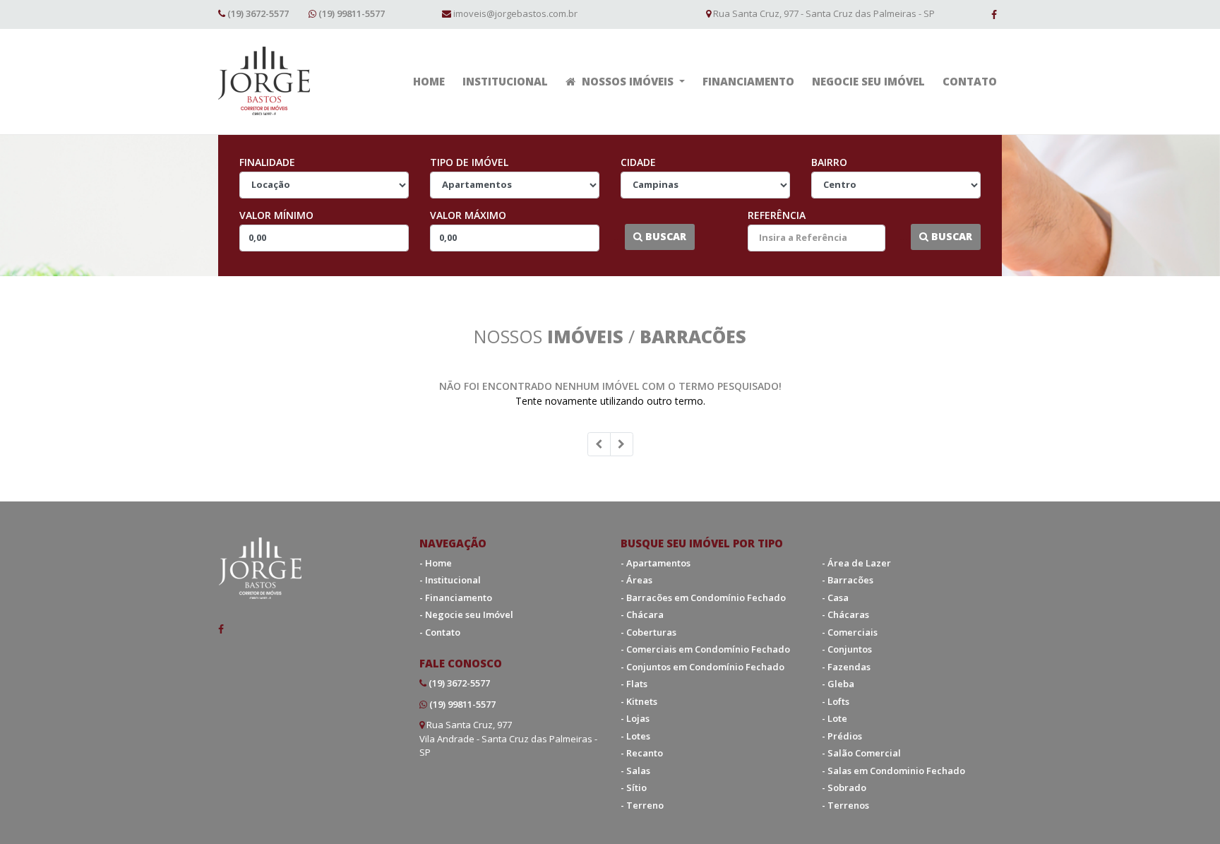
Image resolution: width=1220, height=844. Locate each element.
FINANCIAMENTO (748, 81)
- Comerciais (850, 632)
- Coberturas (648, 632)
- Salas (635, 770)
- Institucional (450, 579)
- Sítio (634, 787)
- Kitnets (639, 701)
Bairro (829, 162)
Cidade (638, 162)
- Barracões (847, 579)
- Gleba (838, 683)
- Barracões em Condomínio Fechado (703, 597)
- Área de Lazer (856, 563)
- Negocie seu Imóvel (466, 614)
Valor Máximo (468, 215)
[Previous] (599, 444)
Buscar (664, 236)
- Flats (634, 683)
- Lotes (635, 736)
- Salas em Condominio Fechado (893, 770)
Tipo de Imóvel (469, 162)
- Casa (835, 597)
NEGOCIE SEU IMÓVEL (868, 81)
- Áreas (636, 579)
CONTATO (970, 81)
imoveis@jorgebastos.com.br (515, 13)
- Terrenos (845, 805)
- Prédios (842, 736)
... (618, 236)
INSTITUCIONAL (505, 81)
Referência (777, 215)
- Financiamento (455, 597)
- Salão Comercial (861, 753)
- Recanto (642, 753)
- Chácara (642, 614)
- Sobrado (844, 787)
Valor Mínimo (276, 215)
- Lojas (635, 718)
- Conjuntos (847, 649)
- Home (435, 563)
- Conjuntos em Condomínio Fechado (702, 666)
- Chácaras (845, 614)
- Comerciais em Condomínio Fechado (705, 649)
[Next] (621, 444)
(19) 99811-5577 (351, 13)
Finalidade (267, 162)
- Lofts (835, 701)
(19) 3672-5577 (258, 13)
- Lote (834, 718)
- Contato (439, 632)
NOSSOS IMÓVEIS (627, 81)
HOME (429, 81)
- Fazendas (846, 666)
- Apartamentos (655, 563)
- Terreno (642, 805)
